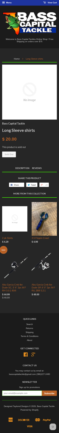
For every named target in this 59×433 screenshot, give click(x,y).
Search (29, 324)
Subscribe (49, 393)
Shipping (30, 332)
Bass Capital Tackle (46, 406)
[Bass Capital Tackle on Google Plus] (33, 355)
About (29, 340)
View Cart (52, 2)
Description (22, 168)
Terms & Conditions (29, 336)
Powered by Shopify (29, 410)
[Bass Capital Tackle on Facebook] (25, 355)
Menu (9, 2)
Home (17, 59)
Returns (29, 328)
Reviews (37, 168)
